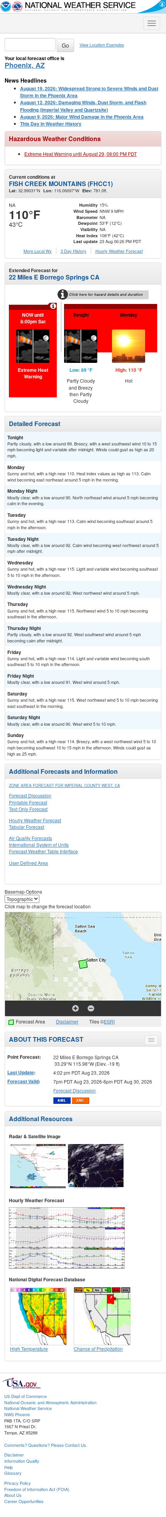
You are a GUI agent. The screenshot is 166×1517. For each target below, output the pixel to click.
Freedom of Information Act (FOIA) (36, 1489)
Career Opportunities (24, 1501)
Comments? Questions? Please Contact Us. (45, 1445)
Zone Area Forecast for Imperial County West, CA (64, 785)
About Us (13, 1495)
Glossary (13, 1473)
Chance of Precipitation (98, 1348)
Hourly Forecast (119, 251)
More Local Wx (38, 251)
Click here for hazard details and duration (106, 294)
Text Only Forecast (28, 809)
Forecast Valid (23, 1081)
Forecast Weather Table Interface (43, 851)
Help (8, 1467)
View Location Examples (102, 45)
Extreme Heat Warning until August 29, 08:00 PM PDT (80, 153)
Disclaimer (67, 1021)
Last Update (20, 1072)
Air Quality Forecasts (30, 838)
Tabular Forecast (26, 826)
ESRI (109, 1021)
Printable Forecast (28, 802)
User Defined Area (28, 862)
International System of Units (39, 844)
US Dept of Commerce (25, 1396)
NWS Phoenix (17, 1414)
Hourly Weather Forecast (35, 820)
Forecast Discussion (30, 795)
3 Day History (73, 251)
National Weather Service (28, 1408)
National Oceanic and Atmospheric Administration (50, 1402)
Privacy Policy (17, 1483)
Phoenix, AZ (25, 65)
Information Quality (21, 1461)
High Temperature (29, 1348)
